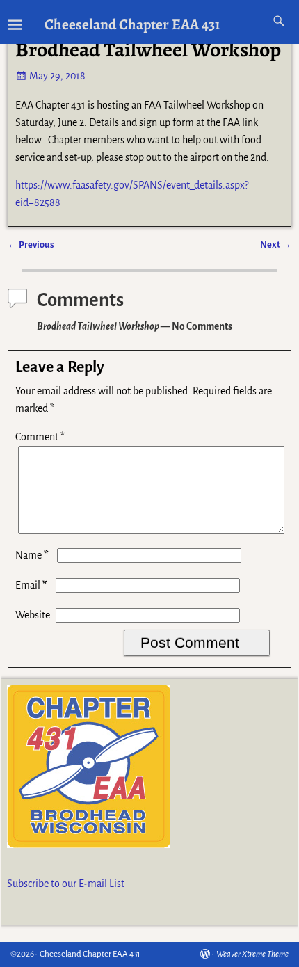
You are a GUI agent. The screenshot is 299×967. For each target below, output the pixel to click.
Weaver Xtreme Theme (252, 954)
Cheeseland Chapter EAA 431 (132, 24)
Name (32, 555)
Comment (40, 436)
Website (32, 615)
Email (31, 585)
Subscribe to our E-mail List (65, 883)
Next (275, 244)
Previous (31, 244)
